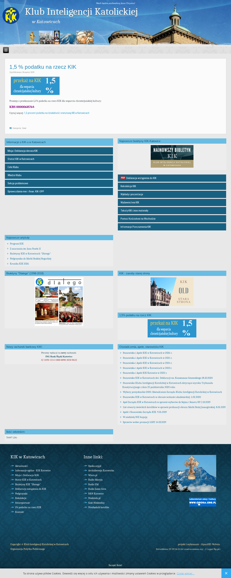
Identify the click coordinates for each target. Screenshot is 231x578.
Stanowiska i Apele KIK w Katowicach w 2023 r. (147, 368)
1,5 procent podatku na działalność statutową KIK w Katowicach (56, 113)
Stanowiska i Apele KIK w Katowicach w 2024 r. (147, 363)
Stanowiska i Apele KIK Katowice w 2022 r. (145, 372)
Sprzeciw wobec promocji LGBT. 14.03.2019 (144, 422)
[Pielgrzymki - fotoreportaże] (191, 493)
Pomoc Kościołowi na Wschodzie (138, 218)
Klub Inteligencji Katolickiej (81, 11)
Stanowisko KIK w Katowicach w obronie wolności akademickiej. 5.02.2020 (162, 397)
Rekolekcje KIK (128, 186)
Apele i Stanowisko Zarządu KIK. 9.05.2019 (145, 412)
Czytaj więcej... (185, 573)
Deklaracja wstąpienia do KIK (141, 178)
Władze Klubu (14, 175)
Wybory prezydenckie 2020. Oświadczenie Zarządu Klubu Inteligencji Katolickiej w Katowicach (172, 392)
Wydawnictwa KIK (130, 202)
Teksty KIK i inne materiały (134, 210)
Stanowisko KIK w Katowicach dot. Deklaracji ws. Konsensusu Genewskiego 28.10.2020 (168, 377)
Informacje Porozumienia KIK (136, 226)
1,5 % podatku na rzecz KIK (42, 67)
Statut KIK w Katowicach (21, 159)
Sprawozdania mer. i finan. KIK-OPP (26, 191)
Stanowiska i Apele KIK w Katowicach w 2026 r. (147, 352)
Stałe (24, 128)
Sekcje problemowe (18, 183)
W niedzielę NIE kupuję (135, 417)
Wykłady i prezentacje (132, 194)
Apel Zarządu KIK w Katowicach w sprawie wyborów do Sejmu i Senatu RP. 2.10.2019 (166, 402)
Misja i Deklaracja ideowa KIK (23, 150)
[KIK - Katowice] (10, 15)
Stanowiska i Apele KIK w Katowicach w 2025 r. (147, 357)
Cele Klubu (13, 167)
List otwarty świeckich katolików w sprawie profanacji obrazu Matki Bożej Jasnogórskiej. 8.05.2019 (174, 407)
